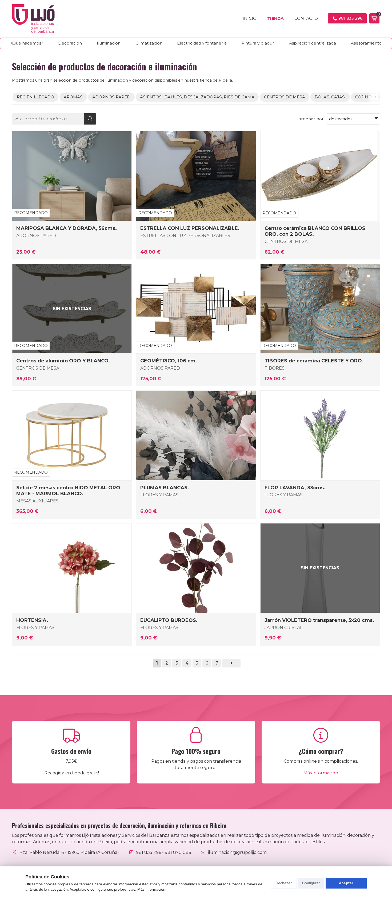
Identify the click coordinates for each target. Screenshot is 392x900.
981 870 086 (178, 852)
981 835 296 (148, 852)
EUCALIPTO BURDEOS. (169, 620)
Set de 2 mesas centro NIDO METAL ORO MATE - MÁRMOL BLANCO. (68, 491)
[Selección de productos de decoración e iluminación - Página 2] (231, 663)
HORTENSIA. (32, 620)
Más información (320, 772)
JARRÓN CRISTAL (283, 627)
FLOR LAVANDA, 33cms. (295, 488)
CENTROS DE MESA (286, 241)
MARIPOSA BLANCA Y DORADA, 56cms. (66, 228)
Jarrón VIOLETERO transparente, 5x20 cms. (319, 620)
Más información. (151, 889)
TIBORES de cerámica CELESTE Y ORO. (314, 361)
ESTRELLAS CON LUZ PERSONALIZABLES (185, 235)
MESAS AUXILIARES (37, 500)
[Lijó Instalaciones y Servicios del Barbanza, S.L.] (33, 18)
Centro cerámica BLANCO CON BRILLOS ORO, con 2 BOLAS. (315, 231)
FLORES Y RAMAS (159, 494)
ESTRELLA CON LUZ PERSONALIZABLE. (189, 228)
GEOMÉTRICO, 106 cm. (168, 361)
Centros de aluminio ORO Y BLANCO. (63, 361)
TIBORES (275, 368)
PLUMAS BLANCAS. (164, 488)
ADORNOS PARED (36, 235)
